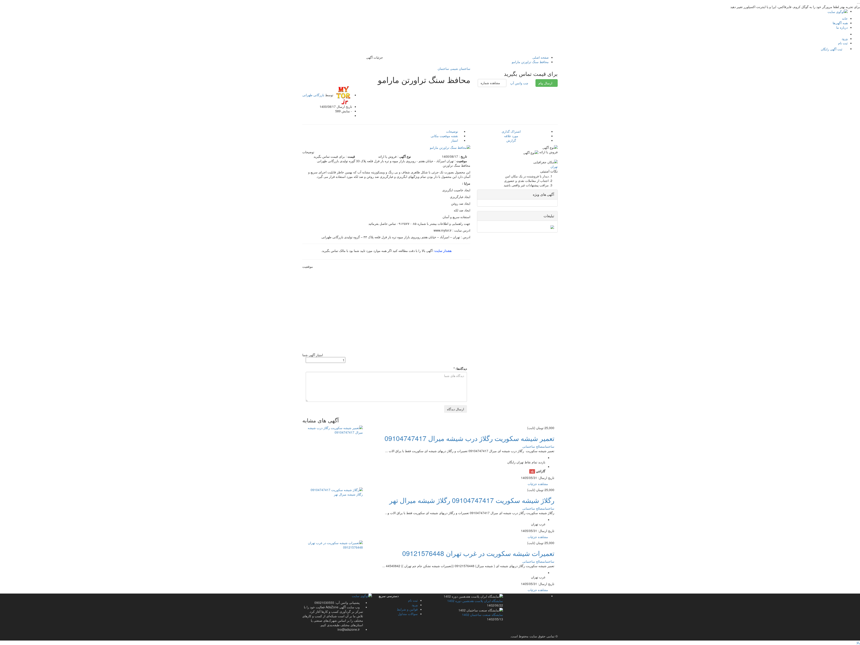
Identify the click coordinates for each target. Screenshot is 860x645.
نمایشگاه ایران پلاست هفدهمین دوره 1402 (475, 600)
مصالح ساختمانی (533, 446)
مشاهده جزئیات (538, 483)
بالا (858, 643)
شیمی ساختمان (448, 68)
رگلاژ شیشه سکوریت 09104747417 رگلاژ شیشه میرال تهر (471, 500)
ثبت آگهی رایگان (831, 49)
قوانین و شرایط (407, 609)
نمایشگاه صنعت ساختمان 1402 (482, 614)
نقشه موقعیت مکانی (445, 136)
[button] (492, 83)
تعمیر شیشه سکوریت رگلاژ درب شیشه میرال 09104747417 (469, 438)
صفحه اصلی (540, 57)
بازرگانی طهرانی (313, 95)
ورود (845, 38)
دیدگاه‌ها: (460, 368)
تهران (554, 166)
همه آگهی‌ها (840, 23)
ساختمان (464, 68)
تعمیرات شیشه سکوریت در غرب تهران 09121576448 (478, 553)
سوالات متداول (408, 613)
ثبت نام (843, 43)
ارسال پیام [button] (545, 83)
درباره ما (842, 27)
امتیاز (455, 140)
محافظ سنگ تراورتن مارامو (530, 62)
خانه (845, 18)
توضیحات (452, 131)
